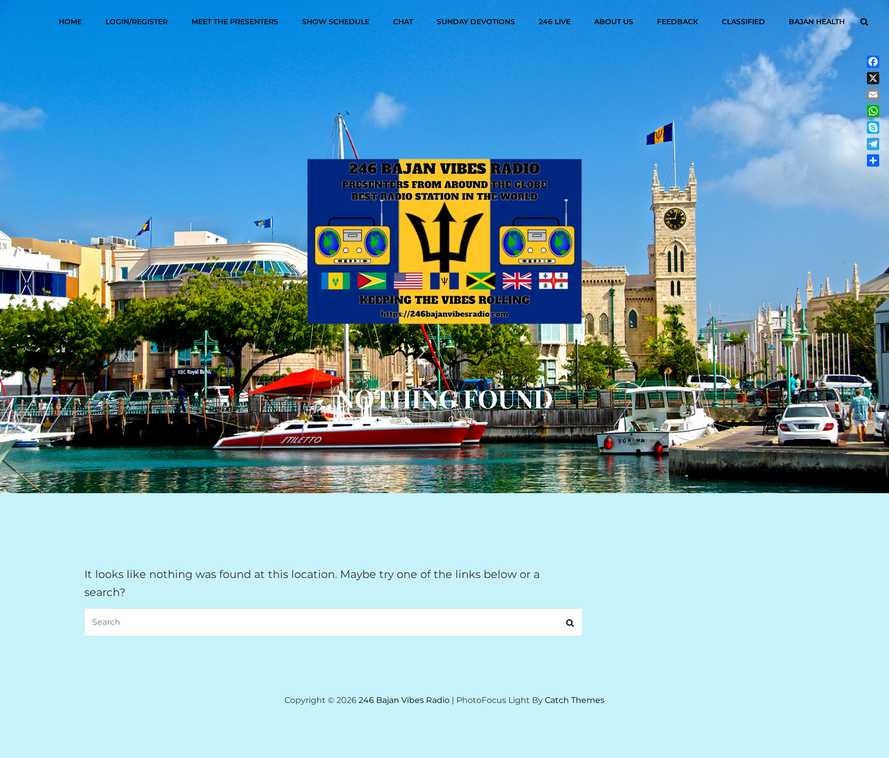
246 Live (555, 21)
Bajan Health (817, 21)
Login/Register (136, 21)
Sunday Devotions (476, 21)
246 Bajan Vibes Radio (404, 700)
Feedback (677, 21)
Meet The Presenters (234, 21)
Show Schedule (335, 21)
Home (70, 21)
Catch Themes (574, 700)
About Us (613, 21)
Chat (403, 21)
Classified (743, 21)
